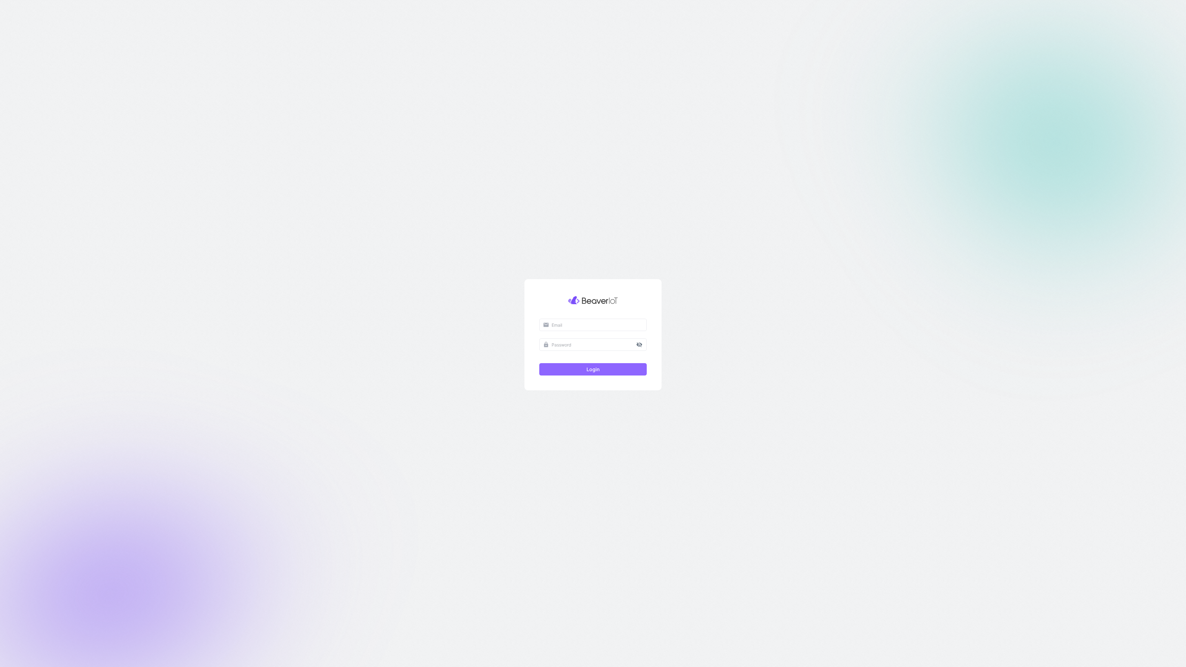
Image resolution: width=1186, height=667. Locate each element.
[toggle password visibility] (639, 344)
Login (593, 369)
